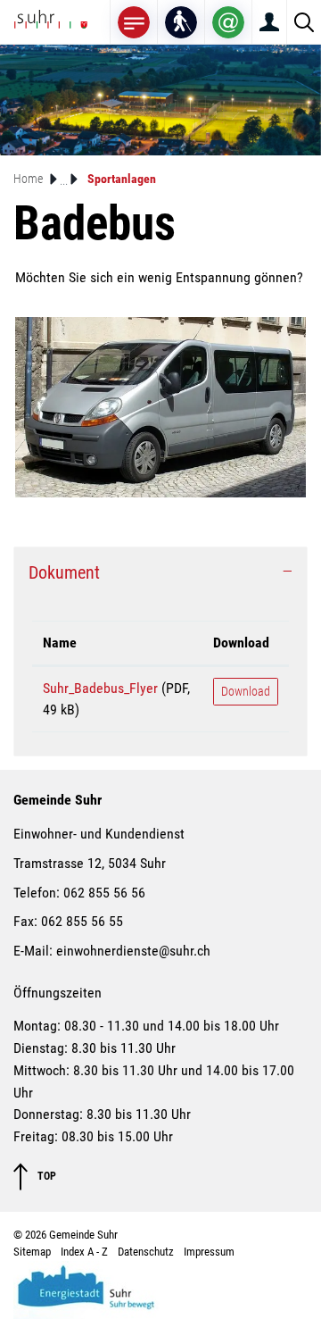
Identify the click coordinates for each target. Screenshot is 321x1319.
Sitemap (32, 1251)
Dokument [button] (64, 572)
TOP (45, 1175)
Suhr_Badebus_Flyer (100, 688)
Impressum (209, 1251)
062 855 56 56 (104, 892)
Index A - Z (84, 1251)
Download (241, 642)
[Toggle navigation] (134, 22)
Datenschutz (146, 1251)
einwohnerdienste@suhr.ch (133, 950)
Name (60, 642)
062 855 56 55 (82, 921)
